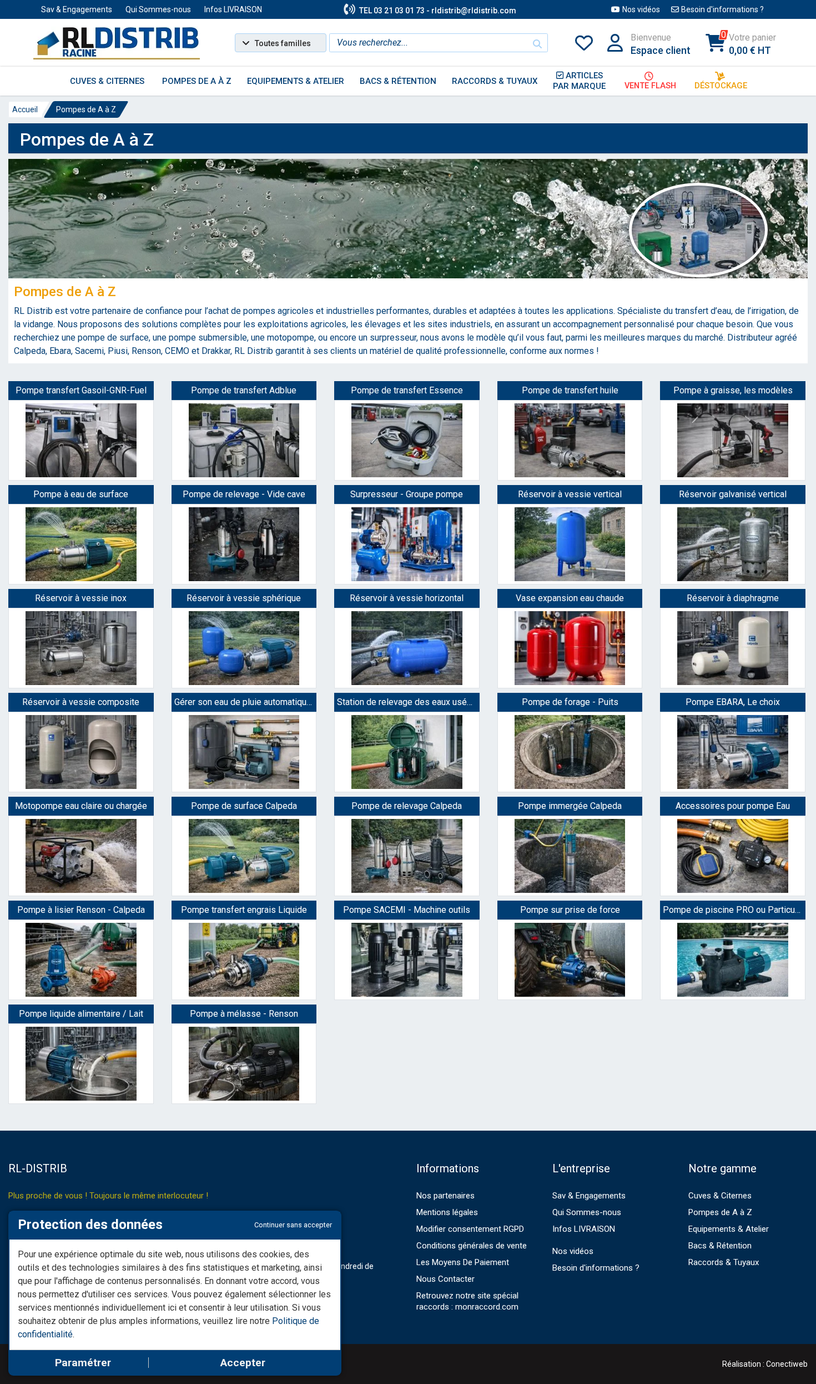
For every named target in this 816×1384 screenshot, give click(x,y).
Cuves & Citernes (720, 1196)
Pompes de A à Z (86, 109)
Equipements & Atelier (728, 1229)
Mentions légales (447, 1212)
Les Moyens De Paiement (462, 1262)
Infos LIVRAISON (233, 9)
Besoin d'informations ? (722, 9)
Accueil (25, 109)
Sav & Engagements (76, 9)
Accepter (242, 1362)
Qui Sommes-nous (158, 9)
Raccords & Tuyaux (723, 1262)
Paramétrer (83, 1362)
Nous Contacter (445, 1279)
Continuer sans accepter (293, 1225)
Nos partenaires (445, 1196)
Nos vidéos (641, 9)
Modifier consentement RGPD (470, 1229)
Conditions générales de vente (471, 1246)
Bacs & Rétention (720, 1246)
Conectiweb (787, 1364)
